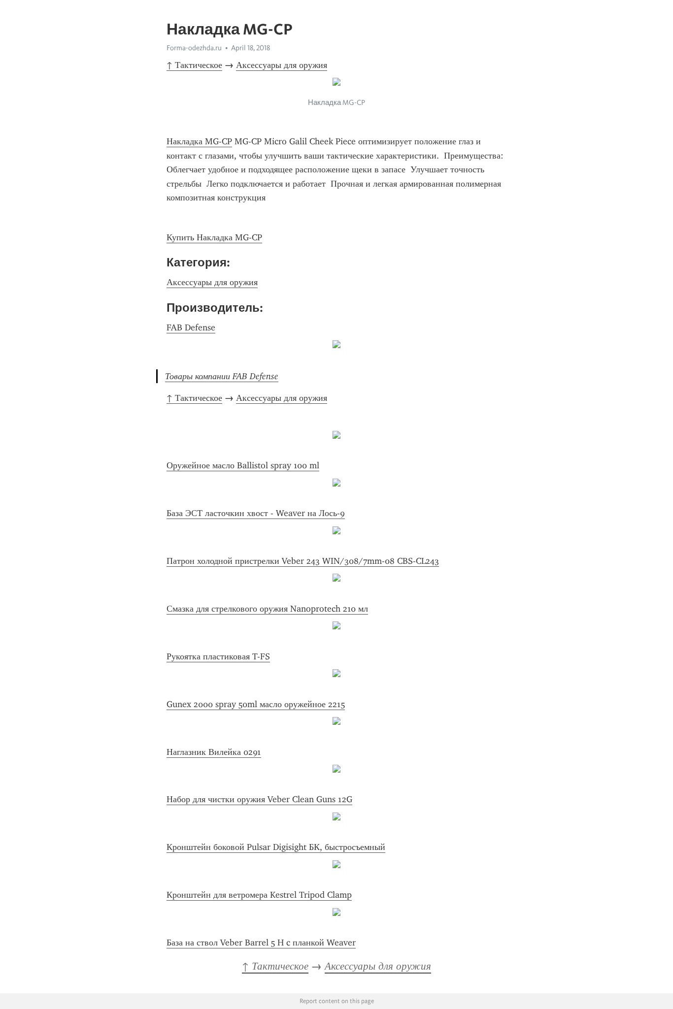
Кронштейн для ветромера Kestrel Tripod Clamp (259, 894)
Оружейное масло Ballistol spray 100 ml (243, 465)
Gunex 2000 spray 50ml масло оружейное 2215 (256, 704)
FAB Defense (191, 327)
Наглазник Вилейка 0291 (214, 752)
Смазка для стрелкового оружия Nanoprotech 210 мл (267, 608)
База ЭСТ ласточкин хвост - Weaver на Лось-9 (256, 513)
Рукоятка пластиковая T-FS (218, 656)
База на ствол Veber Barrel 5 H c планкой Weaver (261, 942)
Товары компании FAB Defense (221, 376)
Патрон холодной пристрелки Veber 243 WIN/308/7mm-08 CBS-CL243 (303, 560)
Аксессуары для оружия (281, 65)
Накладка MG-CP (199, 141)
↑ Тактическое (194, 65)
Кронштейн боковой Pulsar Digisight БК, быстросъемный (276, 847)
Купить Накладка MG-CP (214, 237)
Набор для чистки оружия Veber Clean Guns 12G (259, 799)
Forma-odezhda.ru (194, 47)
